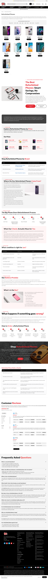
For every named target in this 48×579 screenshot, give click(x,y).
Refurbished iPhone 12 (39, 558)
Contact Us (19, 535)
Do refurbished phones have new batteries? (11, 506)
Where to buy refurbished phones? (9, 476)
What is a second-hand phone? (8, 461)
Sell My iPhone (28, 544)
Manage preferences (4, 577)
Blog (46, 0)
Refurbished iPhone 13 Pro (39, 551)
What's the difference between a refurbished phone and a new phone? (17, 469)
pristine (3, 419)
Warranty (18, 545)
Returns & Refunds (20, 544)
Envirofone (19, 557)
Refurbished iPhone (29, 535)
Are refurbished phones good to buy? (10, 522)
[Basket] (45, 4)
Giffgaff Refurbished (20, 559)
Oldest (3, 428)
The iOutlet (19, 560)
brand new (3, 417)
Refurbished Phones (29, 534)
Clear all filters (4, 413)
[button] (24, 462)
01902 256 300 (6, 540)
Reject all (39, 577)
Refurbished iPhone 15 (39, 539)
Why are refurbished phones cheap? (9, 512)
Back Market (19, 561)
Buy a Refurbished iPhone (30, 106)
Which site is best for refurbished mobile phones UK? (13, 500)
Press (18, 550)
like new (3, 418)
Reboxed (18, 558)
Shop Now (6, 39)
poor (2, 423)
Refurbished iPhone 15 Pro (39, 536)
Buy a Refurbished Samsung (41, 106)
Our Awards (19, 551)
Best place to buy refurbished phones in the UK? (12, 493)
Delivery (18, 543)
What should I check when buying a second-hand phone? (14, 483)
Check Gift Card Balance (21, 542)
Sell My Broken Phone (29, 545)
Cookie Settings (19, 552)
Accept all (44, 577)
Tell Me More (27, 358)
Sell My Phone (28, 543)
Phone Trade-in (28, 546)
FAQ (18, 536)
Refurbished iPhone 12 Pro (39, 559)
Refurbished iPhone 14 (39, 546)
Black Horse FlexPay (20, 548)
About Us (18, 534)
